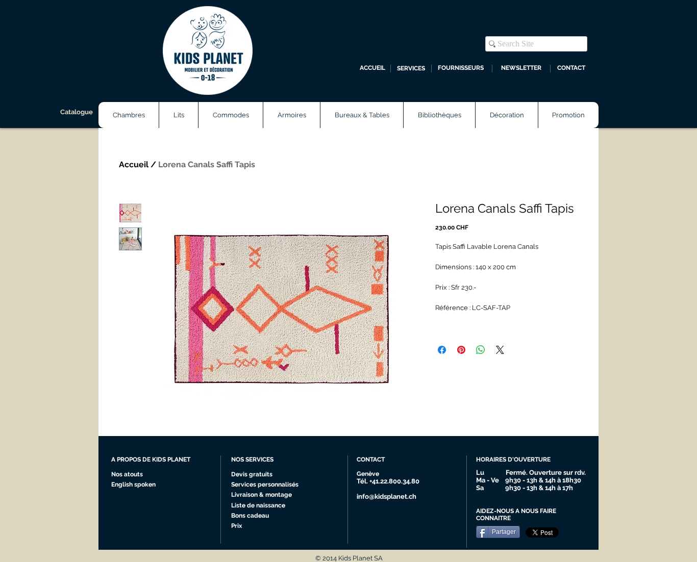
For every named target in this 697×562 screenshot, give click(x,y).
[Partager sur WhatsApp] (481, 350)
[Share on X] (500, 350)
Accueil (133, 164)
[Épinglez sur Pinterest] (461, 350)
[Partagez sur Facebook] (442, 350)
